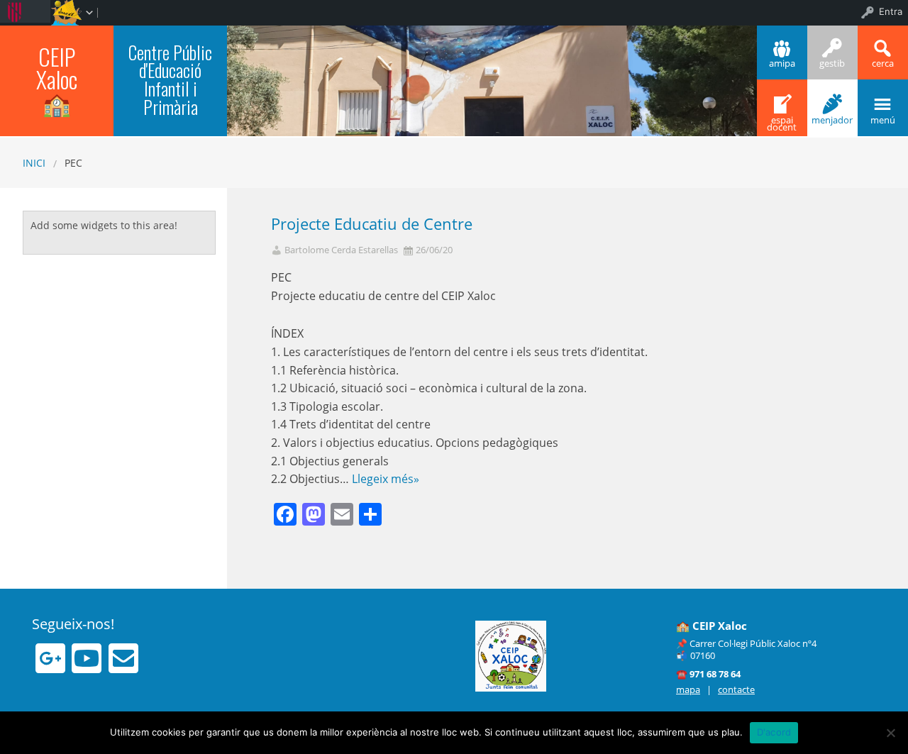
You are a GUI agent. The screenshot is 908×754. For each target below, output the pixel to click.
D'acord (774, 732)
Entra (890, 11)
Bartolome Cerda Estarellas (341, 250)
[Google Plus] (50, 658)
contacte (736, 689)
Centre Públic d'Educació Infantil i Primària (170, 79)
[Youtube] (86, 658)
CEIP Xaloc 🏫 (56, 79)
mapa (688, 689)
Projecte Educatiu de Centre (371, 224)
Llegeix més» (385, 479)
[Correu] (123, 658)
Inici (34, 163)
